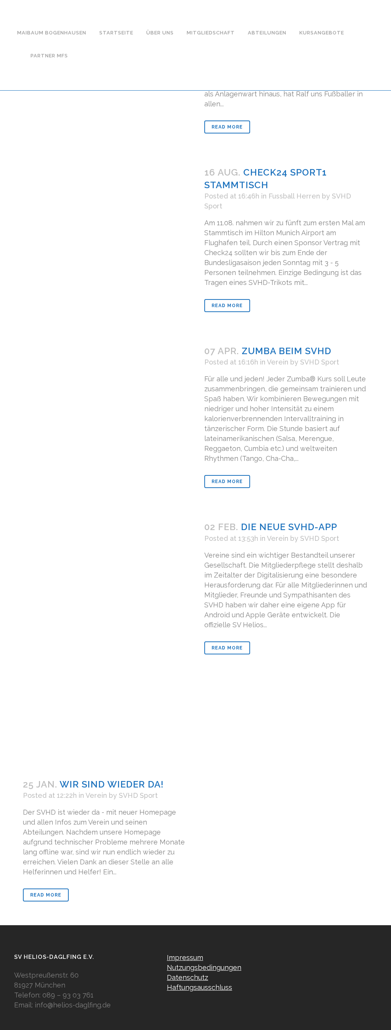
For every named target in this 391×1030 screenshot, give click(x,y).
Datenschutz (187, 977)
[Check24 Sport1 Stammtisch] (105, 225)
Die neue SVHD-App (289, 526)
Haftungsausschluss (199, 987)
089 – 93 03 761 (68, 995)
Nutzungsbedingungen (204, 967)
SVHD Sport (319, 362)
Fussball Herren (294, 196)
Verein (277, 362)
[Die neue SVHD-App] (105, 633)
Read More (227, 127)
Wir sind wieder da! (112, 784)
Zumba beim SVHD (286, 350)
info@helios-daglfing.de (73, 1005)
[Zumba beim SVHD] (105, 396)
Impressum (185, 958)
